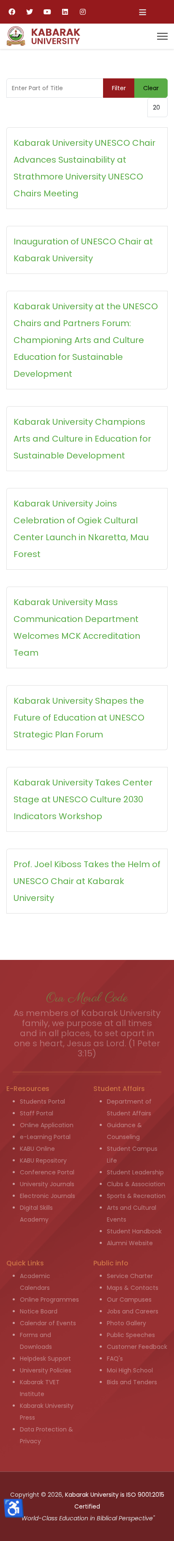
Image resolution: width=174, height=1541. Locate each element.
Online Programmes (49, 1299)
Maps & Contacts (132, 1288)
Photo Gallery (126, 1323)
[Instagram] (83, 12)
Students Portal (42, 1101)
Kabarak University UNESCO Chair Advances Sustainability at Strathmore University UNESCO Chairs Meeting (84, 168)
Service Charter (130, 1276)
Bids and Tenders (132, 1382)
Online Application (46, 1125)
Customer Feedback (137, 1347)
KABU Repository (43, 1160)
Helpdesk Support (45, 1358)
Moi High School (130, 1370)
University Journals (47, 1184)
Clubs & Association (136, 1184)
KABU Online (37, 1148)
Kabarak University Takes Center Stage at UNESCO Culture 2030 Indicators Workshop (83, 799)
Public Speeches (131, 1335)
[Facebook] (12, 12)
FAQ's (115, 1358)
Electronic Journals (47, 1196)
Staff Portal (36, 1113)
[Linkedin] (65, 12)
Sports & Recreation (136, 1196)
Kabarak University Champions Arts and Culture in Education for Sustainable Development (82, 438)
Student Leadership (135, 1172)
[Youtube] (47, 12)
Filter (119, 88)
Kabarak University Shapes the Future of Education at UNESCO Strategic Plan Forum (79, 717)
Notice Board (38, 1311)
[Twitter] (29, 12)
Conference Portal (47, 1172)
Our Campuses (129, 1299)
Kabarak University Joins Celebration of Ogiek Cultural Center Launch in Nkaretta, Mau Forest (81, 529)
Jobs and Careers (132, 1311)
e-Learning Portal (45, 1137)
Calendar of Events (48, 1323)
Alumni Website (130, 1243)
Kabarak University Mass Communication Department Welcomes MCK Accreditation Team (77, 627)
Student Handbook (134, 1231)
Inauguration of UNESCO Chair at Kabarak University (83, 250)
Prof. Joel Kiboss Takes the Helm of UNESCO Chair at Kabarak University (87, 881)
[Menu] (162, 36)
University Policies (45, 1370)
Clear (151, 88)
